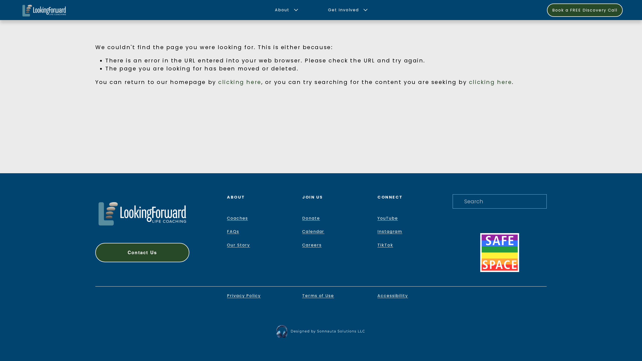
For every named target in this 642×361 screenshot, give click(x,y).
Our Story (238, 245)
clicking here (239, 82)
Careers (312, 245)
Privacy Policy (244, 296)
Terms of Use (318, 296)
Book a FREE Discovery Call (584, 10)
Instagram (389, 231)
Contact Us (142, 252)
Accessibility (392, 296)
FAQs (233, 231)
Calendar (313, 231)
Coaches (237, 218)
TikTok (385, 245)
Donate (311, 218)
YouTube (387, 218)
